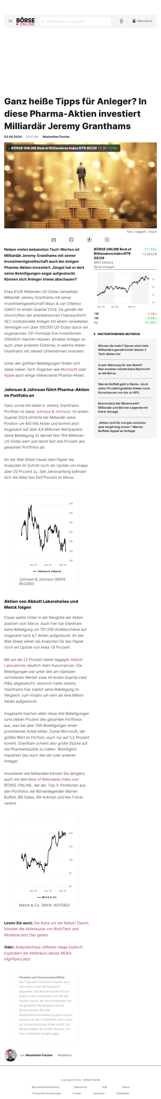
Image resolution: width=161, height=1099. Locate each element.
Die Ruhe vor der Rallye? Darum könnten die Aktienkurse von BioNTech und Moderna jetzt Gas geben (46, 929)
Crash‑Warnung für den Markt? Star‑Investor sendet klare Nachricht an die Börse (124, 369)
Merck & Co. (44, 905)
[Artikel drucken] (71, 240)
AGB (104, 1087)
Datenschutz (80, 1087)
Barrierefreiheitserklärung (45, 1087)
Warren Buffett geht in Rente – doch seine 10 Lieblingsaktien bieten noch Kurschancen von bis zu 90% (124, 388)
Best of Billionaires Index (50, 779)
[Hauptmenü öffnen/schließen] (10, 21)
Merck (33, 623)
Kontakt (77, 1093)
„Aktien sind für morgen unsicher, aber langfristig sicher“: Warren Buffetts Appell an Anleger (122, 427)
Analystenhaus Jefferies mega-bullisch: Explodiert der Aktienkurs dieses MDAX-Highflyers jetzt (43, 953)
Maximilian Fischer (39, 1055)
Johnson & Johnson (53, 411)
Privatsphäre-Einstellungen (46, 1093)
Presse (125, 1087)
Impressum (99, 1093)
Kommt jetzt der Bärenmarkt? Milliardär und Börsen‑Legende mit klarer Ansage (123, 407)
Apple (9, 375)
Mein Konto (144, 21)
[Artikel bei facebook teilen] (89, 240)
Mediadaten (123, 1093)
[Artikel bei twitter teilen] (107, 240)
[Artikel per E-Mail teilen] (53, 239)
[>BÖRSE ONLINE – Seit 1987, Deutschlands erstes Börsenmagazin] (26, 21)
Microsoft (69, 369)
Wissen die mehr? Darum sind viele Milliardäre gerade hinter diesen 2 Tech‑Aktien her (123, 350)
